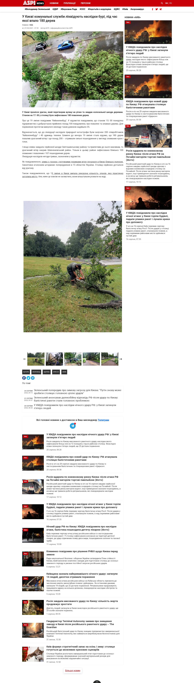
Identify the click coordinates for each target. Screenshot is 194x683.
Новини (54, 3)
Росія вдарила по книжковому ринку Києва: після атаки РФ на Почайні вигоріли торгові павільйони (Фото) (82, 478)
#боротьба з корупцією (99, 9)
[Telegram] (33, 378)
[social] (153, 9)
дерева (47, 372)
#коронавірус (137, 9)
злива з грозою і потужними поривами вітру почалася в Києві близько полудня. (82, 162)
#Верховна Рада (69, 9)
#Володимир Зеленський (37, 9)
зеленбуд (36, 372)
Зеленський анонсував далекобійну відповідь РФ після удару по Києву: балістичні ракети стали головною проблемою (76, 399)
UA (166, 3)
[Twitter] (28, 378)
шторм (26, 372)
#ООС (82, 9)
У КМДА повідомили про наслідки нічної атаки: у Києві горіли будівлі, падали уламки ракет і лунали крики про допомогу (83, 506)
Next (120, 359)
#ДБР (55, 9)
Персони (84, 3)
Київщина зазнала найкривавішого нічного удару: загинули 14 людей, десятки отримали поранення (82, 575)
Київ (31, 25)
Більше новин (72, 670)
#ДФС (117, 9)
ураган (56, 372)
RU (170, 3)
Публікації (69, 3)
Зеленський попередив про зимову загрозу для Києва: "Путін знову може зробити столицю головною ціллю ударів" (77, 392)
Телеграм (103, 419)
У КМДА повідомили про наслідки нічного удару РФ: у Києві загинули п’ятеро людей (147, 50)
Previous (24, 359)
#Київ (125, 9)
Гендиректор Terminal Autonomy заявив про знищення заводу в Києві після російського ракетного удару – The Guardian (80, 624)
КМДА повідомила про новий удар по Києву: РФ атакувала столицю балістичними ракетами (81, 458)
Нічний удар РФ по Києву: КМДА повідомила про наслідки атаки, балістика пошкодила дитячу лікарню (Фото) (81, 528)
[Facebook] (24, 378)
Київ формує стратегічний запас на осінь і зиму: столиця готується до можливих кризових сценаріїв (80, 648)
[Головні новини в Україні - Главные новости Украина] (33, 3)
